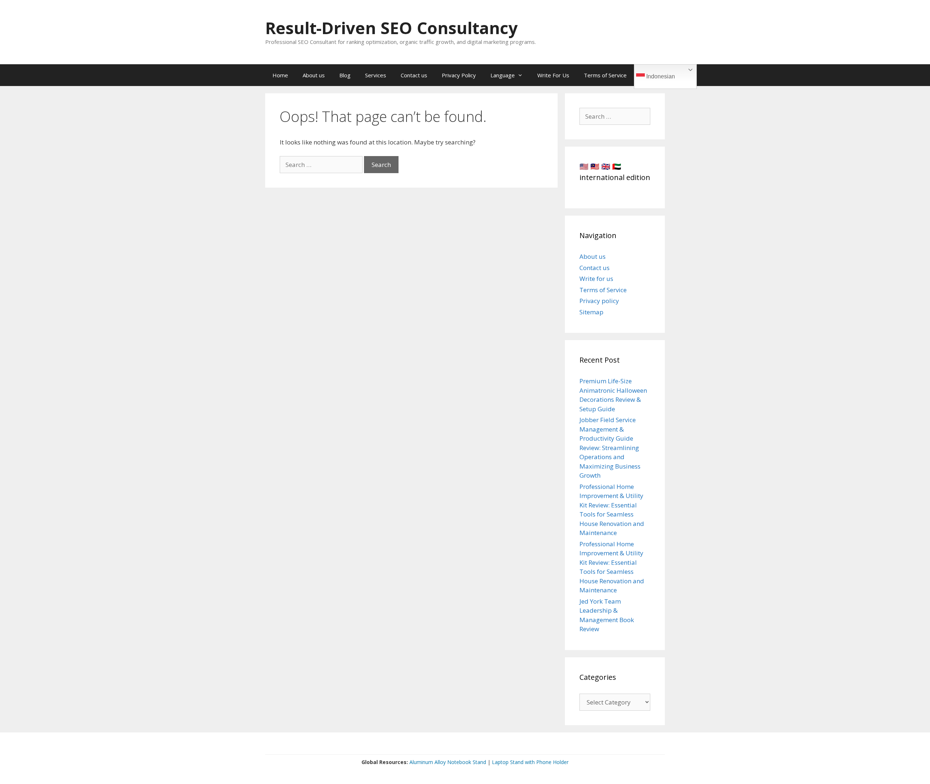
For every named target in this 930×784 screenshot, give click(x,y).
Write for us (596, 278)
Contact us (414, 75)
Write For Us (553, 75)
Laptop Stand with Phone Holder (530, 762)
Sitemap (591, 312)
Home (280, 75)
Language (502, 75)
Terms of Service (605, 75)
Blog (345, 75)
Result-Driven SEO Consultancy (391, 28)
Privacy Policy (459, 75)
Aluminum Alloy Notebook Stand (447, 762)
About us (314, 75)
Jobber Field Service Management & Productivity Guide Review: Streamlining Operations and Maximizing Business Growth (609, 447)
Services (375, 75)
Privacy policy (599, 301)
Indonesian (660, 76)
